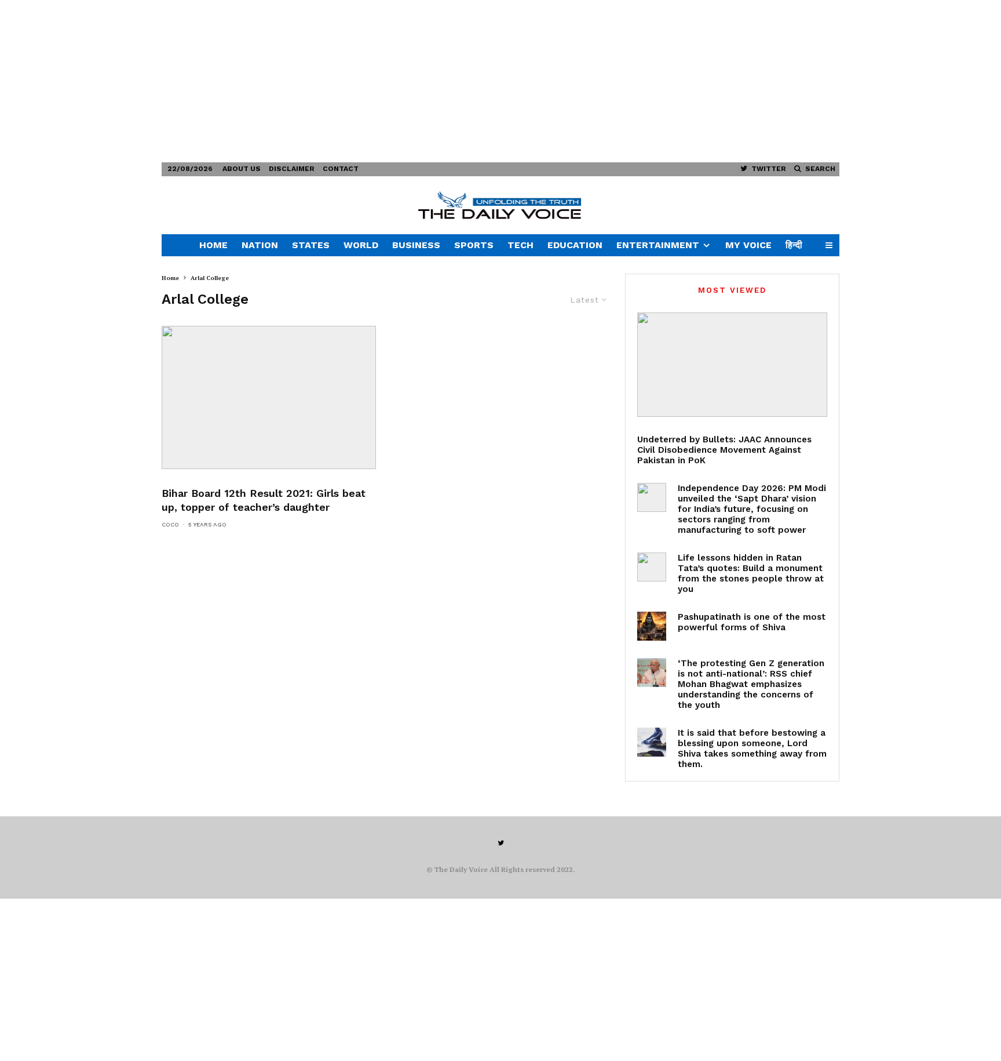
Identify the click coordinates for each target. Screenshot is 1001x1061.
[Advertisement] (347, 81)
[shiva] (651, 626)
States (311, 244)
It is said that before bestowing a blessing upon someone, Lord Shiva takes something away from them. (752, 748)
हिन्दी (794, 244)
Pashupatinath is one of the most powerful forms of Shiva (751, 622)
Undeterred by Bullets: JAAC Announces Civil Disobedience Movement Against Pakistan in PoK (724, 450)
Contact (341, 169)
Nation (260, 244)
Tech (520, 244)
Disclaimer (292, 169)
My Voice (748, 244)
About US (241, 169)
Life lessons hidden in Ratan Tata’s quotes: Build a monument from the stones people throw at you (751, 573)
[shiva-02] (651, 742)
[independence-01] (651, 497)
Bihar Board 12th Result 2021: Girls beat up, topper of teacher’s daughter (264, 500)
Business (416, 244)
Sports (474, 244)
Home (213, 244)
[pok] (732, 365)
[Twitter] (501, 843)
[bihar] (269, 397)
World (361, 244)
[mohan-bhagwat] (651, 672)
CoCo (170, 524)
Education (574, 244)
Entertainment (657, 244)
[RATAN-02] (651, 567)
